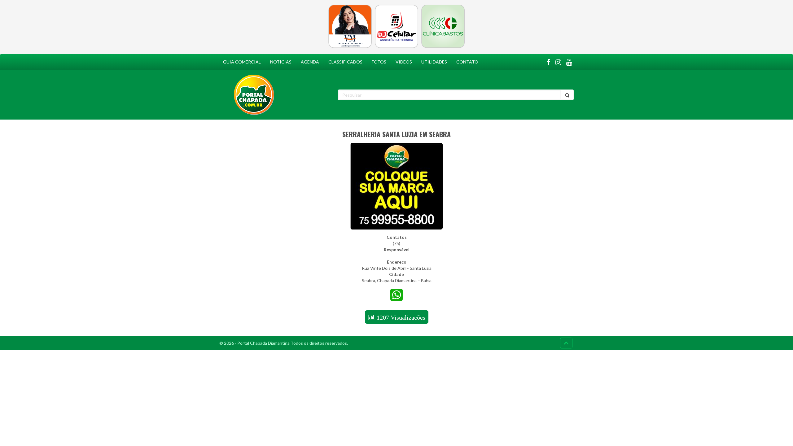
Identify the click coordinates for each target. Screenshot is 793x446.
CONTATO (467, 61)
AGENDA (310, 61)
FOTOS (379, 61)
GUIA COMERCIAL (242, 61)
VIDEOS (404, 61)
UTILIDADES (434, 61)
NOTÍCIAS (280, 61)
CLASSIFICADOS (345, 61)
